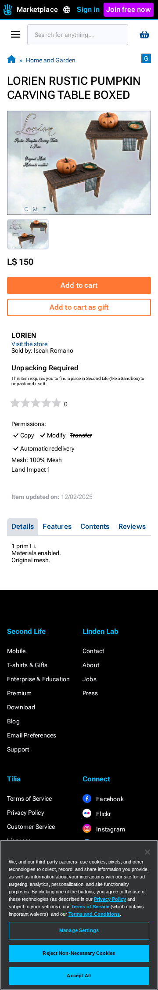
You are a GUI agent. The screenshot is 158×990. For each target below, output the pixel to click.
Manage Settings (79, 930)
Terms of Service (29, 798)
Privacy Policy (25, 812)
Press (90, 693)
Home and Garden (50, 60)
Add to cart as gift (79, 307)
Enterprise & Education (38, 679)
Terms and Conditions (94, 914)
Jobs (90, 679)
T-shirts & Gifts (27, 664)
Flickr (103, 813)
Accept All (79, 975)
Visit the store (29, 343)
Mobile (16, 650)
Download (21, 707)
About (91, 664)
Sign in (88, 9)
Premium (19, 693)
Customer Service (31, 826)
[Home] (11, 60)
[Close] (147, 852)
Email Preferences (31, 735)
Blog (13, 721)
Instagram (110, 829)
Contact (93, 650)
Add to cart (79, 285)
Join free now (128, 9)
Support (18, 749)
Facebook (109, 798)
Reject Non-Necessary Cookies (79, 953)
